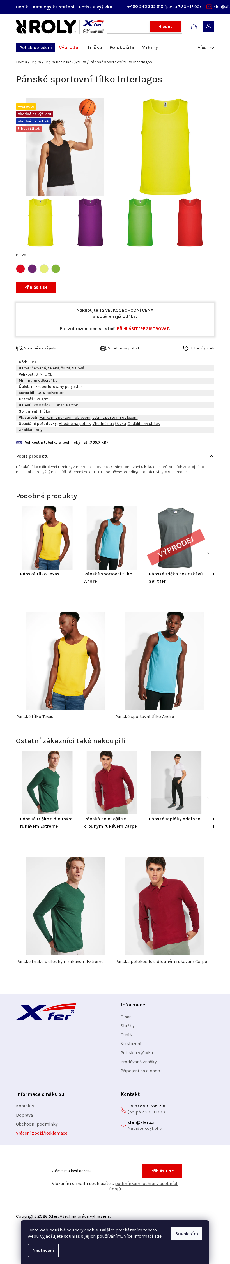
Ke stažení (131, 1043)
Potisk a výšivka (95, 7)
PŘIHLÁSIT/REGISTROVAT (143, 328)
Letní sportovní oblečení (115, 417)
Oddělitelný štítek (144, 423)
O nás (126, 1016)
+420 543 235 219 (146, 6)
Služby (127, 1025)
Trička (45, 411)
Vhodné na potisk (75, 423)
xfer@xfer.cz (141, 1122)
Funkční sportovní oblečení (65, 417)
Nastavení (43, 1250)
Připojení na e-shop (140, 1070)
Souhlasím (186, 1233)
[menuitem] (35, 47)
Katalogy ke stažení (53, 7)
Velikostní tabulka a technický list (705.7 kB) (66, 442)
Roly (38, 429)
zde (158, 1236)
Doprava (24, 1115)
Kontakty (25, 1105)
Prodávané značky (139, 1061)
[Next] (208, 553)
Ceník (22, 7)
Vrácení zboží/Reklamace (41, 1133)
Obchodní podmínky (37, 1124)
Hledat (165, 26)
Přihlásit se (36, 287)
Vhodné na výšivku (109, 423)
